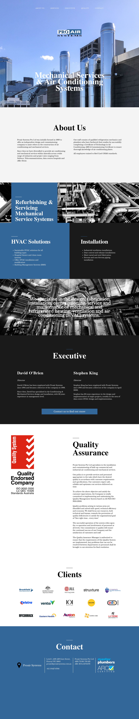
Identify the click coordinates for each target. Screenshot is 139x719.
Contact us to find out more (69, 411)
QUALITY (85, 8)
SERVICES (54, 8)
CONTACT (99, 8)
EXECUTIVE (70, 8)
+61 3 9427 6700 (52, 669)
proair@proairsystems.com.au (58, 664)
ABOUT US (39, 8)
